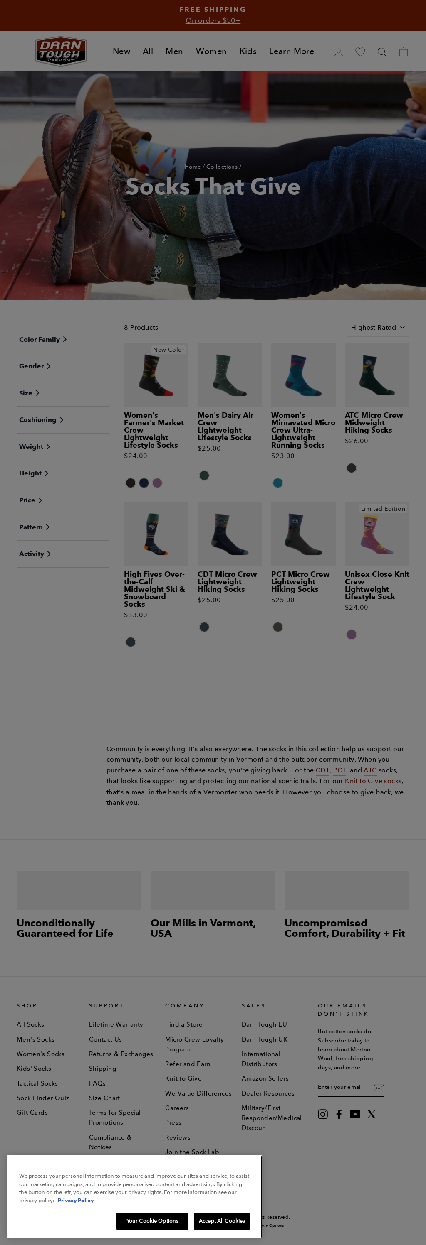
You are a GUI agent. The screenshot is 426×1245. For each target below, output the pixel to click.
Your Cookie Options (152, 1221)
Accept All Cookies (222, 1221)
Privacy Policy (76, 1200)
